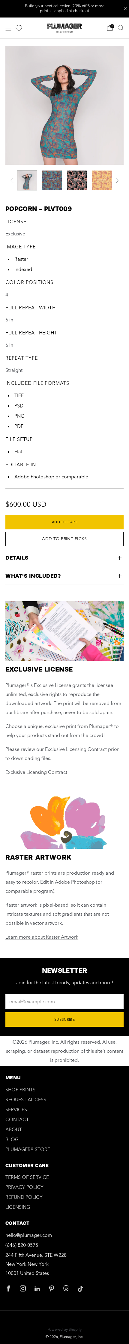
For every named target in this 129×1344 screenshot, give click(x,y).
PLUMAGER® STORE (27, 1149)
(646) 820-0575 (21, 1245)
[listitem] (65, 9)
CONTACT (17, 1119)
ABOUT (13, 1129)
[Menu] (8, 28)
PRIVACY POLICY (24, 1187)
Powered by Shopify (64, 1329)
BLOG (12, 1139)
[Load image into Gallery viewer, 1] (27, 180)
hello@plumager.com (28, 1235)
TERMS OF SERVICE (27, 1177)
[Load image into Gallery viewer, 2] (52, 180)
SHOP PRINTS (20, 1090)
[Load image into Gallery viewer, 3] (77, 180)
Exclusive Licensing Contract (36, 772)
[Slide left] (13, 180)
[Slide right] (116, 180)
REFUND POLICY (24, 1197)
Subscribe (64, 1019)
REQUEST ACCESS (25, 1100)
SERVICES (16, 1109)
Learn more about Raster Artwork (41, 937)
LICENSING (17, 1207)
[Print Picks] (19, 28)
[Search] (121, 28)
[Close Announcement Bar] (125, 9)
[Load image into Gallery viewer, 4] (102, 180)
